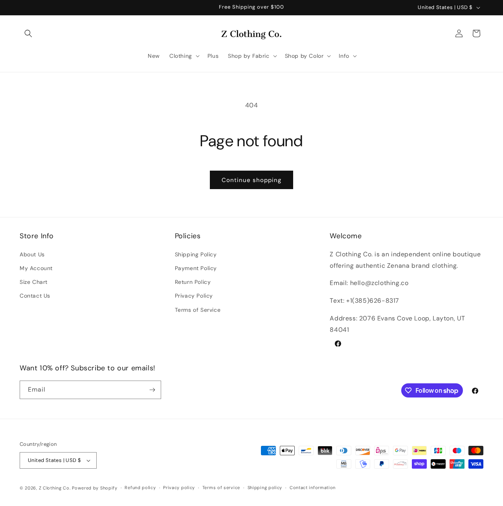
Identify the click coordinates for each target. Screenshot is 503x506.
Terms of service (221, 487)
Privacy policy (179, 487)
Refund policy (140, 487)
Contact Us (35, 295)
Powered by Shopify (94, 488)
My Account (36, 267)
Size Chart (34, 281)
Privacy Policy (194, 295)
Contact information (313, 487)
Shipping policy (265, 487)
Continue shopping (251, 180)
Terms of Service (198, 309)
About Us (32, 254)
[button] (28, 33)
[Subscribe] (152, 390)
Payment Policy (196, 267)
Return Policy (193, 281)
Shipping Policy (196, 254)
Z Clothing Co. (55, 488)
